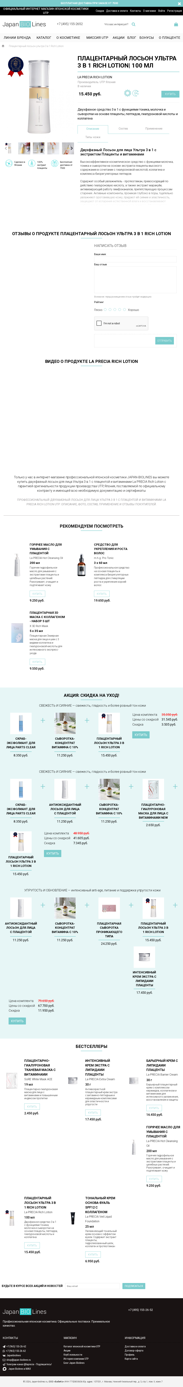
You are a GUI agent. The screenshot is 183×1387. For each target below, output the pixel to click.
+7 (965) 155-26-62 (16, 1346)
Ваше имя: (100, 254)
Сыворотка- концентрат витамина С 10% (65, 743)
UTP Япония (107, 82)
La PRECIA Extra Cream (100, 1079)
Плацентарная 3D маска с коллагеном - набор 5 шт (47, 617)
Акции (67, 1350)
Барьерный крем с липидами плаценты (162, 1065)
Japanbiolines (14, 1355)
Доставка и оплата (135, 1346)
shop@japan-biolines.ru (18, 1359)
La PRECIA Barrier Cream (162, 1074)
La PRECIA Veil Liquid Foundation (98, 1219)
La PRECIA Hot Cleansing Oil (46, 558)
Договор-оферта (134, 1350)
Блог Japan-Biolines (74, 1362)
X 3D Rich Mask (39, 626)
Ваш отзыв (100, 264)
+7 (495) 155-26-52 (140, 1310)
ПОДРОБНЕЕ (17, 545)
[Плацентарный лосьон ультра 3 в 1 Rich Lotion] (39, 97)
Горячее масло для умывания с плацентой (46, 549)
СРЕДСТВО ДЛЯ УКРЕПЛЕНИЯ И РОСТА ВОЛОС (110, 549)
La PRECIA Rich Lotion (38, 1212)
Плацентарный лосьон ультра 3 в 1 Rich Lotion (109, 743)
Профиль (130, 1354)
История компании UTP (76, 1358)
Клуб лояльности (73, 1354)
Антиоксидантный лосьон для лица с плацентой (65, 809)
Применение (153, 128)
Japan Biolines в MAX (19, 1368)
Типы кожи (92, 137)
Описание (92, 128)
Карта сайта (131, 1358)
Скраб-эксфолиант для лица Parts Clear (21, 743)
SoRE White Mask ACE (38, 1079)
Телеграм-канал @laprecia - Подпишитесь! (29, 1364)
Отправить (164, 340)
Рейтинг (99, 302)
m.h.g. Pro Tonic (104, 558)
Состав (123, 128)
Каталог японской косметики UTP (82, 1346)
